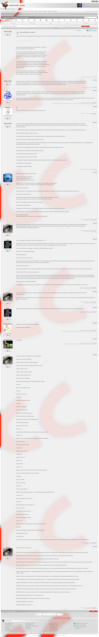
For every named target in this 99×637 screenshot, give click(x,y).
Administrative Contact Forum (31, 626)
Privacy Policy (8, 630)
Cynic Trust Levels (29, 624)
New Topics (13, 11)
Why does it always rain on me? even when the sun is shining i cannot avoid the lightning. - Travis (49, 14)
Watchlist (55, 11)
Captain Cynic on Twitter (81, 625)
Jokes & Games (24, 17)
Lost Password (28, 628)
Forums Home (6, 17)
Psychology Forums (54, 626)
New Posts (7, 11)
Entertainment (15, 17)
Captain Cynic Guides (9, 626)
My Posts (50, 11)
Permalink (94, 87)
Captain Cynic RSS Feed (81, 626)
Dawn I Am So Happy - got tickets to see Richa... (90, 5)
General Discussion (54, 623)
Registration (27, 627)
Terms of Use (7, 628)
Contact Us (7, 627)
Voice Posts (19, 11)
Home (3, 11)
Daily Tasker (78, 628)
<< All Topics (13, 23)
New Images (25, 11)
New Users (31, 11)
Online (40, 11)
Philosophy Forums (54, 624)
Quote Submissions (54, 628)
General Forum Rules (29, 623)
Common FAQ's (8, 624)
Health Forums (53, 627)
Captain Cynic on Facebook (81, 623)
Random (44, 11)
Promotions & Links (54, 630)
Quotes (36, 11)
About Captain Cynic (9, 623)
